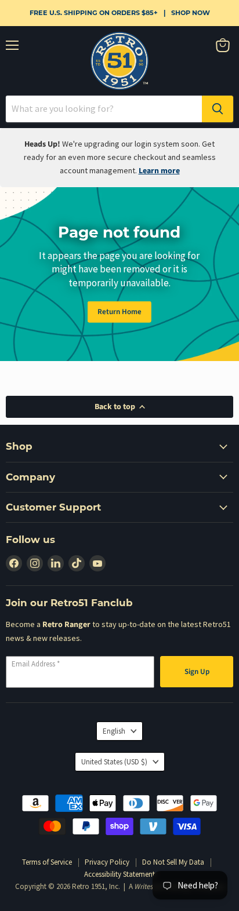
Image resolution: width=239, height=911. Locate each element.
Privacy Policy (107, 862)
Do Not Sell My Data (173, 862)
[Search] (217, 109)
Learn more (159, 171)
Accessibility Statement (119, 874)
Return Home (119, 312)
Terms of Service (47, 862)
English (114, 731)
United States (114, 762)
